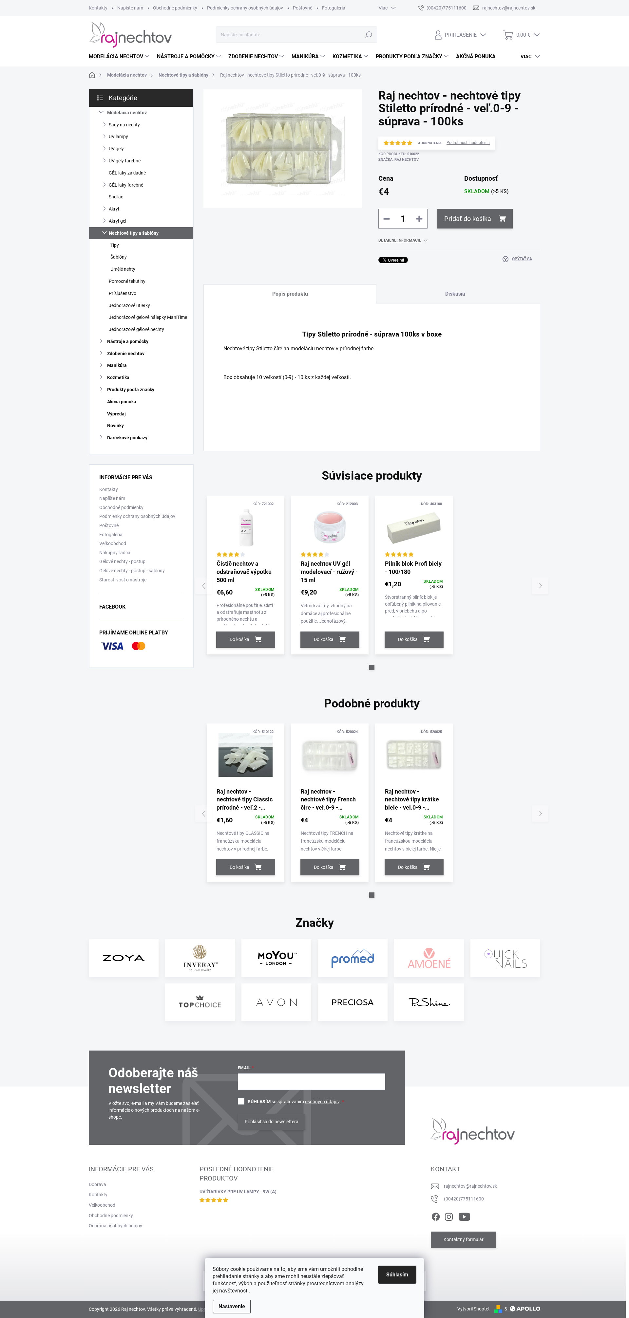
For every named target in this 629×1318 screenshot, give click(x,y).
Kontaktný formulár (464, 1239)
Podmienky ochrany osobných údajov (245, 7)
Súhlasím (397, 1275)
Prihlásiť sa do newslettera (271, 1121)
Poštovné (302, 7)
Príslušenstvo (122, 293)
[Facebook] (436, 1215)
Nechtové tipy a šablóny (134, 233)
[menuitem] (120, 56)
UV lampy (118, 136)
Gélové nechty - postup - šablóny (132, 570)
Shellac (116, 196)
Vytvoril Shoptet (473, 1308)
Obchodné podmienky (175, 7)
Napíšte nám (130, 7)
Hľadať (368, 34)
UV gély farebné (125, 160)
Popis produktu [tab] (290, 294)
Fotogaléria (333, 7)
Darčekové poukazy (127, 437)
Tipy (114, 245)
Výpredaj (116, 413)
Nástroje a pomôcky (127, 341)
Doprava (97, 1184)
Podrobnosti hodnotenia (468, 142)
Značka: (398, 159)
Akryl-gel (117, 221)
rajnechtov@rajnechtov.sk (470, 1186)
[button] (372, 667)
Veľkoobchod (112, 543)
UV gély (116, 148)
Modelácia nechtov (127, 112)
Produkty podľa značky (130, 389)
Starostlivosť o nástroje (122, 579)
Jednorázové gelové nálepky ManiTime (148, 317)
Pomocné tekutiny (127, 281)
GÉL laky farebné (126, 185)
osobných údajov (322, 1101)
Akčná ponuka (121, 401)
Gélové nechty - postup (122, 561)
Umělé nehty (122, 269)
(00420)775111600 (464, 1198)
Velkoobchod (102, 1205)
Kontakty (98, 7)
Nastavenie (232, 1306)
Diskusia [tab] (455, 294)
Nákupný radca (114, 552)
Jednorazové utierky (129, 305)
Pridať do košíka (467, 219)
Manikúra (117, 365)
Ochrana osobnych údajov (115, 1225)
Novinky (115, 425)
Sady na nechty (124, 124)
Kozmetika (118, 377)
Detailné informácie (399, 240)
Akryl (114, 208)
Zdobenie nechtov (125, 353)
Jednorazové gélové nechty (136, 329)
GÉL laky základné (127, 172)
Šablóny (118, 257)
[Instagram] (449, 1215)
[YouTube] (464, 1215)
